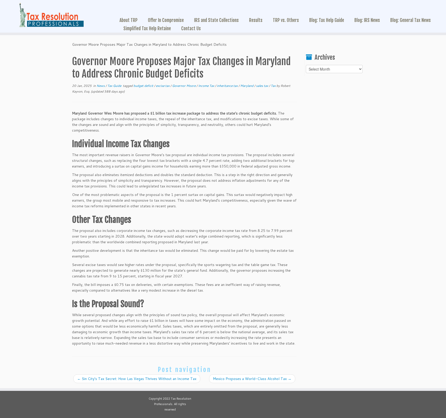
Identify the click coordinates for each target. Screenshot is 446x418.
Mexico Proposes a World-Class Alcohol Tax (252, 378)
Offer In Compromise (166, 20)
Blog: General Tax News (410, 20)
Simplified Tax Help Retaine (147, 28)
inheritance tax (227, 85)
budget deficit (143, 85)
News (101, 85)
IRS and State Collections (216, 20)
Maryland (247, 85)
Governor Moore (184, 85)
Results (255, 20)
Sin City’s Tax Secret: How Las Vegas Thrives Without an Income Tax (136, 378)
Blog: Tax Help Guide (326, 20)
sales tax (262, 85)
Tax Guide (114, 85)
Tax (273, 85)
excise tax (163, 85)
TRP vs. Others (286, 20)
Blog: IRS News (367, 20)
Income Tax (206, 85)
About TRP (129, 20)
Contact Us (191, 28)
